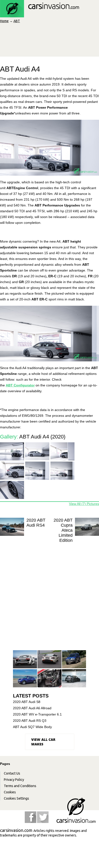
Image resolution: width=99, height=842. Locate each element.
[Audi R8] (25, 659)
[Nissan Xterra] (74, 659)
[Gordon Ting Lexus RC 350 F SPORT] (49, 678)
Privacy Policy (14, 780)
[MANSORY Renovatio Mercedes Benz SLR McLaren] (49, 659)
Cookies (10, 792)
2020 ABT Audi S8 (26, 702)
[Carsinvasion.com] (39, 15)
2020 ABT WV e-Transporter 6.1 (37, 714)
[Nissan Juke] (25, 678)
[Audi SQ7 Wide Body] (74, 678)
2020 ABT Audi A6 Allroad (32, 708)
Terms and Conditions (20, 786)
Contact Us (12, 773)
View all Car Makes (43, 741)
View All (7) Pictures (84, 504)
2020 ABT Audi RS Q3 (29, 721)
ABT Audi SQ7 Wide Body (32, 727)
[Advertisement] (49, 597)
